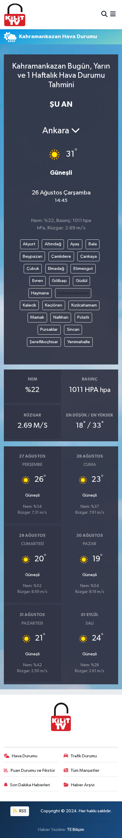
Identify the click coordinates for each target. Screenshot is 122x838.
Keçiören (53, 305)
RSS (22, 811)
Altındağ (53, 244)
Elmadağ (56, 268)
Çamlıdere (61, 256)
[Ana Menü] (113, 14)
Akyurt (29, 244)
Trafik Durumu (83, 756)
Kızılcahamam (84, 305)
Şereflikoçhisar (44, 342)
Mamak (37, 317)
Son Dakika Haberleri (30, 785)
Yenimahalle (78, 342)
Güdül (81, 280)
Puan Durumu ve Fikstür (33, 770)
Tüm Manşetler (84, 770)
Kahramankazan (73, 293)
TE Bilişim (75, 829)
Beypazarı (32, 256)
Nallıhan (60, 317)
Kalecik (29, 305)
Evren (37, 280)
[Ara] (104, 14)
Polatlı (83, 317)
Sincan (73, 329)
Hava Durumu (24, 756)
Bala (93, 244)
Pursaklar (49, 329)
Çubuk (33, 268)
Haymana (40, 293)
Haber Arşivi (82, 785)
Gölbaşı (59, 280)
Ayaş (74, 244)
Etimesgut (83, 268)
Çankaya (88, 256)
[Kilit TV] (15, 14)
